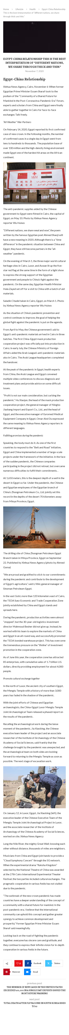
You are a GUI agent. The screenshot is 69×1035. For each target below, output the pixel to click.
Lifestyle (19, 9)
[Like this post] (17, 963)
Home (6, 9)
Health (33, 9)
